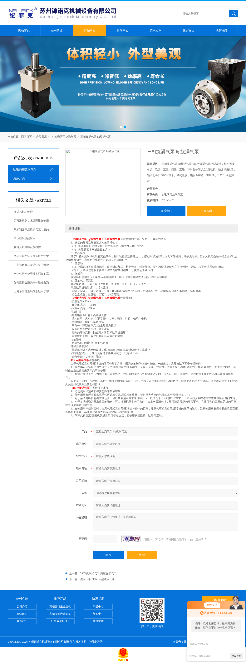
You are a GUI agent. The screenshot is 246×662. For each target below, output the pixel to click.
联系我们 (221, 30)
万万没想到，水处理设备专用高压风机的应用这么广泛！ (36, 220)
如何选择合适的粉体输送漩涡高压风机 (36, 282)
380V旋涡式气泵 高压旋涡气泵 (98, 573)
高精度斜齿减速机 (60, 613)
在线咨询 (206, 210)
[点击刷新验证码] (130, 539)
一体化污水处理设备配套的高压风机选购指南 (36, 273)
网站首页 (24, 30)
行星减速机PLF (60, 621)
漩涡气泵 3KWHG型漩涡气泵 (97, 579)
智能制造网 (96, 641)
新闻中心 (122, 30)
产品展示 (41, 136)
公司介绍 (22, 606)
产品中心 (90, 30)
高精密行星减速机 (60, 606)
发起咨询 (236, 656)
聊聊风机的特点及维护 (27, 247)
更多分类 (19, 178)
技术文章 (155, 30)
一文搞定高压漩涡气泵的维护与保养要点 (36, 264)
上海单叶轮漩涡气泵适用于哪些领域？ (36, 291)
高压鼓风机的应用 (24, 238)
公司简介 (57, 30)
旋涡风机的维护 (23, 211)
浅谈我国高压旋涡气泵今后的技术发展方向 (36, 229)
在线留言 (188, 30)
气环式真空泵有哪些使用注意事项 (34, 256)
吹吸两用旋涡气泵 (65, 136)
